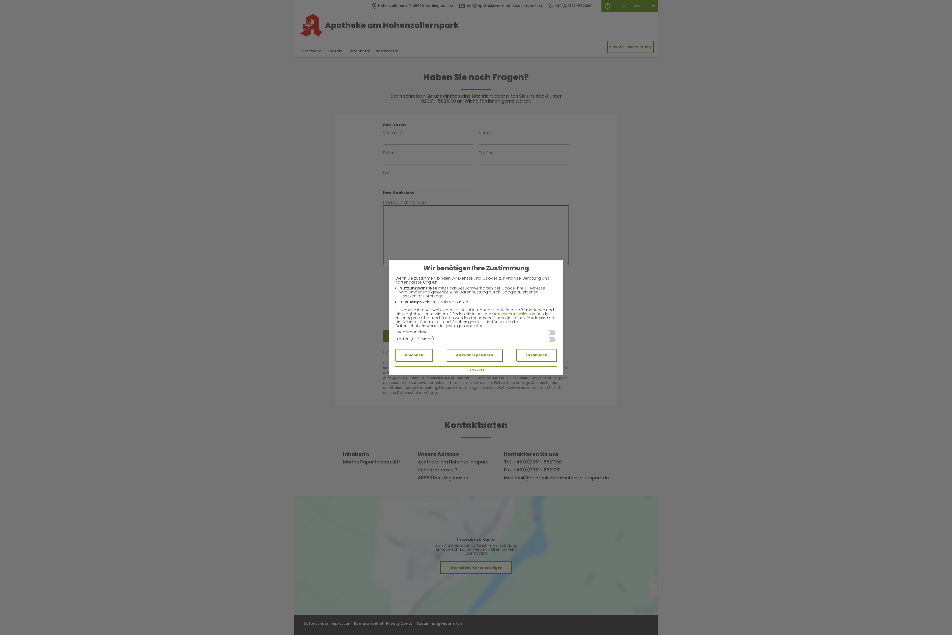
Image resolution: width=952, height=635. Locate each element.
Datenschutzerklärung (513, 314)
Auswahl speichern (474, 355)
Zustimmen (536, 355)
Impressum (476, 369)
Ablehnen (414, 355)
